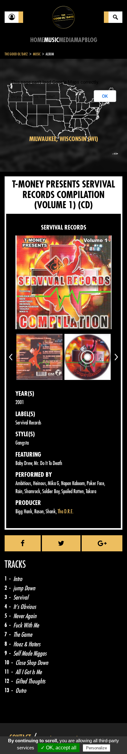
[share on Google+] (102, 543)
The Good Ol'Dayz (16, 54)
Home (37, 40)
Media (66, 40)
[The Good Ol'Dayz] (63, 16)
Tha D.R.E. (65, 511)
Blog (91, 40)
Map (79, 40)
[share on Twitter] (61, 543)
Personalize (96, 748)
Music (51, 40)
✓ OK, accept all (58, 747)
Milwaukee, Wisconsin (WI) (63, 139)
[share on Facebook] (23, 543)
